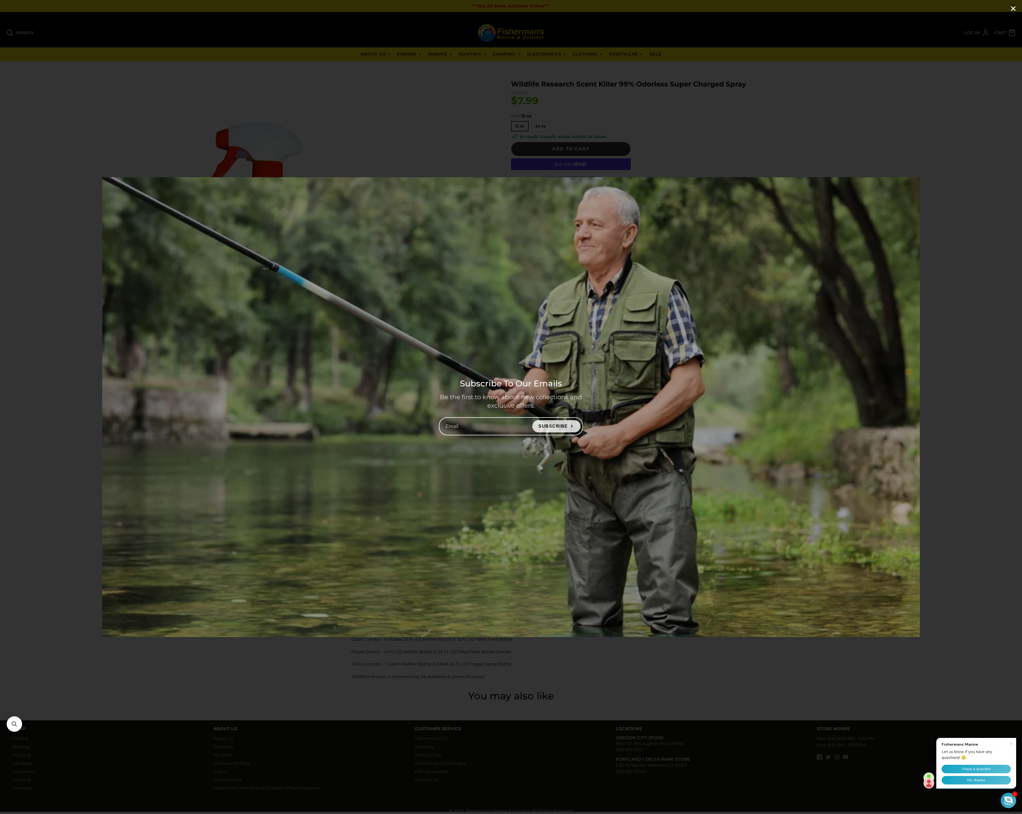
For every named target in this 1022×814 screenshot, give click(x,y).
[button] (14, 724)
